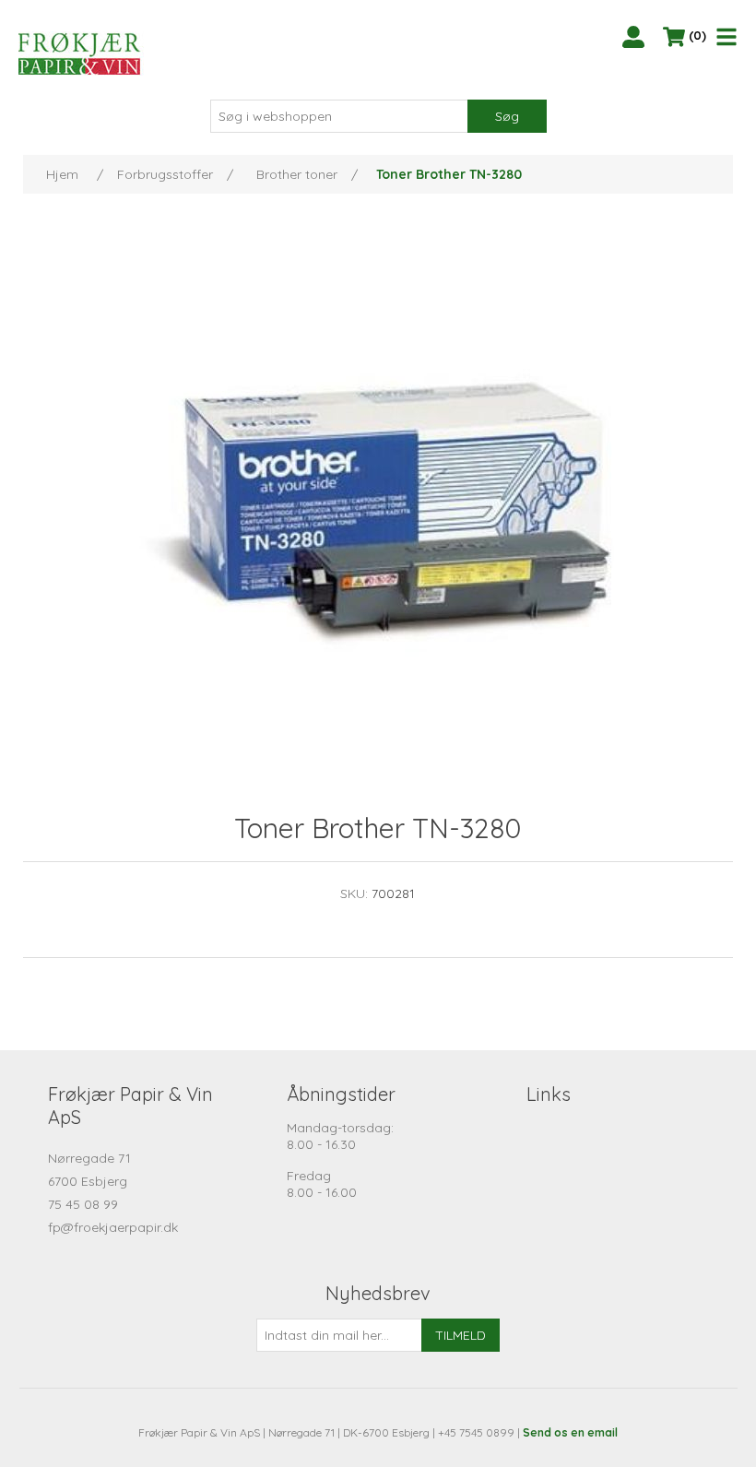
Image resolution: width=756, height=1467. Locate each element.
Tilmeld (460, 1335)
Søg (507, 116)
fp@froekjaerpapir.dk (113, 1227)
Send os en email (570, 1432)
